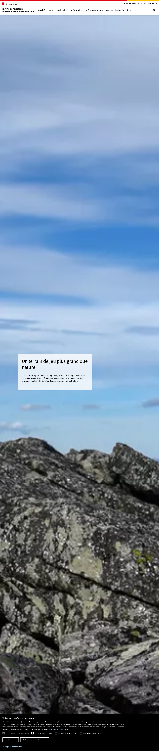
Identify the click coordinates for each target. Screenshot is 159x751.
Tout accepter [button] (10, 740)
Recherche (62, 10)
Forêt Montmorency (94, 10)
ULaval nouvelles (130, 3)
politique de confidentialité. (59, 729)
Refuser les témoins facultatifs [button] (34, 740)
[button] (12, 746)
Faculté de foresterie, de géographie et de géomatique (18, 10)
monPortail (142, 3)
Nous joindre (152, 3)
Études (51, 10)
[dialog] (79, 732)
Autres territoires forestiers (118, 10)
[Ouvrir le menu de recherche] (154, 10)
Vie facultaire (76, 10)
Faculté (41, 10)
